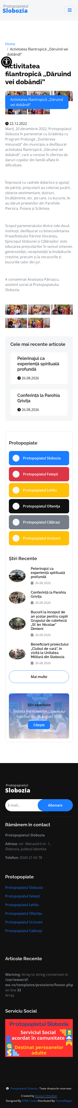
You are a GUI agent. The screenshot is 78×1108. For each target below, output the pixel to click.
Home (10, 44)
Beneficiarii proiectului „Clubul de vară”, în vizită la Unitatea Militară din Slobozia (49, 650)
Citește (39, 725)
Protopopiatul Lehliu (22, 904)
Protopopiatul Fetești (22, 896)
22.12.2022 (18, 123)
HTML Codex (29, 1101)
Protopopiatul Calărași (23, 930)
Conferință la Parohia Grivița (48, 594)
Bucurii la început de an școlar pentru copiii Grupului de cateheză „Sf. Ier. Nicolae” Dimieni (49, 620)
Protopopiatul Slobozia (24, 887)
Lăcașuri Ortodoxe (46, 1096)
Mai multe (39, 676)
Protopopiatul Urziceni (23, 922)
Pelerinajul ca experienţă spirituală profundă (38, 364)
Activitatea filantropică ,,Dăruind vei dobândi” (38, 74)
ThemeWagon (63, 1101)
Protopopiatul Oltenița (23, 913)
